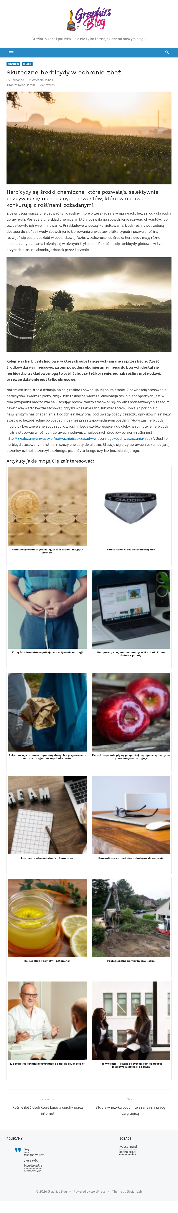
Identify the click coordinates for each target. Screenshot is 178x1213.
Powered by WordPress (89, 1191)
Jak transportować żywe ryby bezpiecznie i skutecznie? (34, 1160)
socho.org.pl (127, 1152)
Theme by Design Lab (127, 1191)
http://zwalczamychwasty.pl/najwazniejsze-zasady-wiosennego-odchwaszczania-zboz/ (80, 439)
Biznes (13, 64)
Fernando (17, 80)
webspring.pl (128, 1147)
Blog (27, 64)
